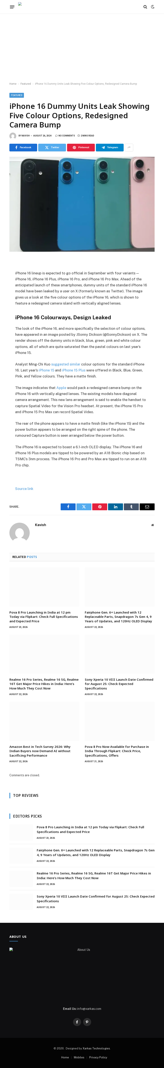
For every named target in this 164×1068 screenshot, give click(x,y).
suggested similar (65, 364)
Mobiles (79, 1057)
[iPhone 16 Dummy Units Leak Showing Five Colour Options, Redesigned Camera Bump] (82, 204)
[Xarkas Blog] (31, 7)
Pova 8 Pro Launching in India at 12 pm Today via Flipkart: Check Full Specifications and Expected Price (43, 616)
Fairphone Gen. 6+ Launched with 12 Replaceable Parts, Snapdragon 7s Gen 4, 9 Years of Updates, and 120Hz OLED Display (118, 616)
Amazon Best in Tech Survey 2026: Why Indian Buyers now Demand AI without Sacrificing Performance (39, 750)
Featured (25, 83)
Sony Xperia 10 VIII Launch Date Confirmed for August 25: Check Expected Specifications (119, 683)
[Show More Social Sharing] (129, 147)
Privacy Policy (98, 1057)
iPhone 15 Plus (73, 370)
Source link (24, 489)
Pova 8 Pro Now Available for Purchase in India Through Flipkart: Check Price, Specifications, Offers (117, 750)
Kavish (26, 136)
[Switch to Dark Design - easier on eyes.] (152, 7)
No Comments (67, 136)
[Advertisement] (82, 48)
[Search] (145, 7)
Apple (61, 388)
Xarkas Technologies (96, 1048)
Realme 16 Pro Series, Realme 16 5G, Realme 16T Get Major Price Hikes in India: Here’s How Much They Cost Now (44, 683)
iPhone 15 (46, 370)
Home (12, 83)
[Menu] (12, 7)
